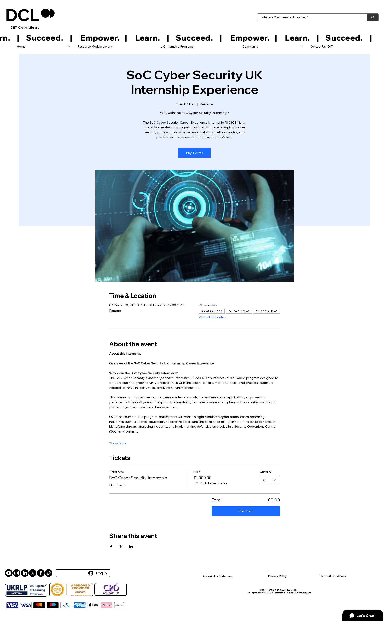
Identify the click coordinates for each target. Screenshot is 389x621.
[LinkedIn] (25, 573)
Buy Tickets (194, 153)
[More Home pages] (69, 47)
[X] (32, 573)
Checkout (245, 511)
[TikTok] (48, 573)
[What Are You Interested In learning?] (372, 17)
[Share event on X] (121, 546)
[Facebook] (41, 573)
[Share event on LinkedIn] (131, 546)
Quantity (265, 472)
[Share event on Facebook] (111, 546)
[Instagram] (16, 573)
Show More (118, 443)
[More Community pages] (301, 47)
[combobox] (270, 480)
